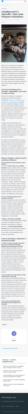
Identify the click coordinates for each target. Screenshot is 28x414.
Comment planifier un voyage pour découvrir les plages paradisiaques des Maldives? (14, 375)
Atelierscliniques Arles (8, 397)
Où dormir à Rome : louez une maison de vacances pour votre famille (12, 371)
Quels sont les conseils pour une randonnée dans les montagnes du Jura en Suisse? (13, 366)
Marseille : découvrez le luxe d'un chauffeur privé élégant (13, 385)
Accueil (2, 4)
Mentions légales (10, 406)
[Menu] (25, 1)
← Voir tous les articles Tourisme (9, 348)
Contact (17, 406)
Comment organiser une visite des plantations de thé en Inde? (14, 380)
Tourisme (8, 4)
